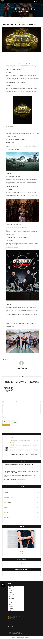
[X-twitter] (39, 1)
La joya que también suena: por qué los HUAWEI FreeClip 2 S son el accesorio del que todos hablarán (21, 467)
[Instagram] (40, 1)
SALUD (10, 600)
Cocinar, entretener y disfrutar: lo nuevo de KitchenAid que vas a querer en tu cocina (26, 438)
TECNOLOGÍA (12, 442)
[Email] (2, 67)
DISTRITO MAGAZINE (21, 369)
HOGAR (11, 437)
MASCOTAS (7, 507)
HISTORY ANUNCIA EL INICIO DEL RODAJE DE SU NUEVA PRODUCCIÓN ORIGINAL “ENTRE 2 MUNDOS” (35, 384)
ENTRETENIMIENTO (21, 22)
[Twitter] (2, 61)
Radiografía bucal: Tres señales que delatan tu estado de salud (15, 479)
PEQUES (6, 512)
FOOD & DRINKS (8, 502)
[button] (34, 1)
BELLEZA (7, 495)
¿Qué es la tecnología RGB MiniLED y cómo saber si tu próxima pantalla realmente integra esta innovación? (21, 384)
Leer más (21, 553)
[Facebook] (37, 1)
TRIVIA (10, 610)
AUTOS (6, 492)
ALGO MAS (7, 490)
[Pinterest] (2, 64)
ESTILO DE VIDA (8, 500)
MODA (10, 588)
